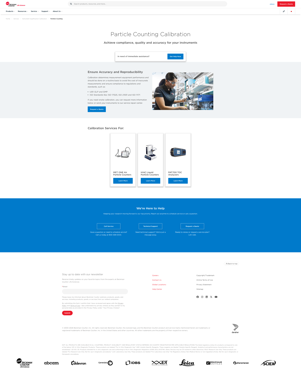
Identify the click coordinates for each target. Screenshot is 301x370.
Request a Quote (286, 4)
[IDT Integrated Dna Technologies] (160, 363)
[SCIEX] (268, 363)
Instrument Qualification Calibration (34, 19)
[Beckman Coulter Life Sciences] (15, 4)
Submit (67, 313)
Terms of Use (75, 306)
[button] (71, 4)
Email (64, 287)
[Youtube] (216, 297)
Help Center (157, 289)
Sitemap (199, 289)
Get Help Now (175, 56)
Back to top (232, 264)
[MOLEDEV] (214, 363)
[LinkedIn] (207, 297)
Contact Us (156, 280)
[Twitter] (211, 297)
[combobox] (147, 4)
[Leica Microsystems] (187, 363)
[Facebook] (197, 297)
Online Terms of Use (204, 280)
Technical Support (150, 226)
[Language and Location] (291, 11)
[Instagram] (202, 297)
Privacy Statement (204, 285)
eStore (272, 4)
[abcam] (51, 363)
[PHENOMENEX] (241, 363)
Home (8, 19)
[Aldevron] (78, 363)
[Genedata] (105, 363)
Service (16, 19)
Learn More (123, 181)
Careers (155, 275)
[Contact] (283, 11)
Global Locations (159, 285)
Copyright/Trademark (205, 275)
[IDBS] (133, 363)
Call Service (108, 226)
